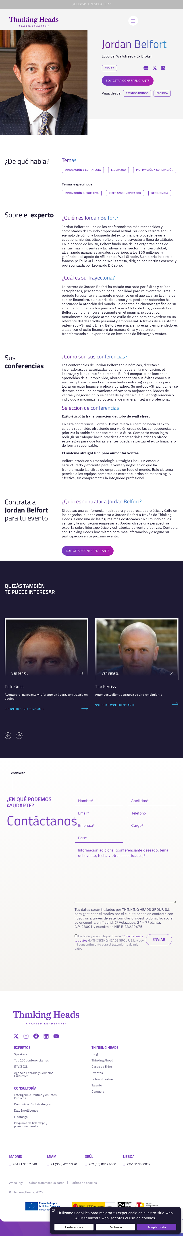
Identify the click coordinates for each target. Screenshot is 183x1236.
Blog (95, 1054)
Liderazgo (118, 169)
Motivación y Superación (154, 169)
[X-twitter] (16, 1036)
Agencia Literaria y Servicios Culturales (33, 1074)
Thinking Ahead (102, 1060)
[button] (8, 735)
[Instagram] (26, 1036)
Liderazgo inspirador (125, 193)
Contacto (98, 1092)
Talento (97, 1085)
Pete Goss (14, 686)
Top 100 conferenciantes (31, 1060)
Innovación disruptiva (82, 193)
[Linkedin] (46, 1036)
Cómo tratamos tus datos (46, 1183)
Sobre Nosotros (102, 1079)
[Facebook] (36, 1036)
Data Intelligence (26, 1110)
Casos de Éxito (102, 1067)
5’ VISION (21, 1067)
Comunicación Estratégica (32, 1104)
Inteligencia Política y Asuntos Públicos (35, 1096)
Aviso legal (17, 1183)
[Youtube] (56, 1036)
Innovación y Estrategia (83, 169)
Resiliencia (159, 193)
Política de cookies (84, 1183)
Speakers (20, 1054)
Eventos (97, 1073)
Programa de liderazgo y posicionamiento (30, 1124)
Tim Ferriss (105, 686)
